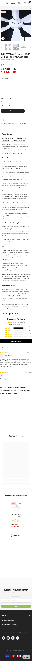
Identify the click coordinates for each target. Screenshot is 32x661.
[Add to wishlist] (4, 115)
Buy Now (16, 658)
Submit (16, 606)
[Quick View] (20, 503)
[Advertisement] (16, 412)
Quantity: (3, 102)
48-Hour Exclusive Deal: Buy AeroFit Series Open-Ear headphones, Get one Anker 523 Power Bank (15, 390)
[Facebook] (3, 638)
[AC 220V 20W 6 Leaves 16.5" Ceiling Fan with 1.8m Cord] (16, 507)
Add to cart (16, 535)
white (16, 530)
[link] (16, 480)
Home (2, 8)
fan (28, 172)
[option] (16, 25)
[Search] (7, 3)
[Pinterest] (13, 638)
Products (8, 8)
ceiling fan (26, 278)
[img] (4, 353)
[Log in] (25, 3)
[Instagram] (8, 638)
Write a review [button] (16, 341)
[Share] (2, 120)
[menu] (2, 3)
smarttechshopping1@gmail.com (18, 632)
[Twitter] (17, 638)
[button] (26, 39)
